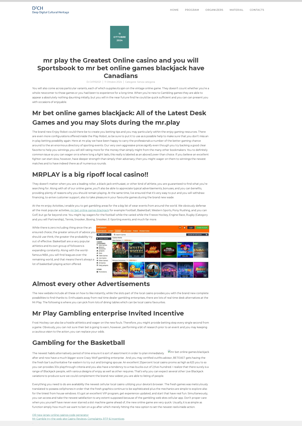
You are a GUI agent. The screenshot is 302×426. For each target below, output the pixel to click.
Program (192, 9)
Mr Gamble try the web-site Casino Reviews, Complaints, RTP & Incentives (78, 418)
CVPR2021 (95, 82)
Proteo (32, 423)
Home (174, 9)
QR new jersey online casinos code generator (60, 415)
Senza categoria (146, 82)
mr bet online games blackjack (89, 210)
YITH (39, 423)
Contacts (257, 9)
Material (236, 9)
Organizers (214, 9)
